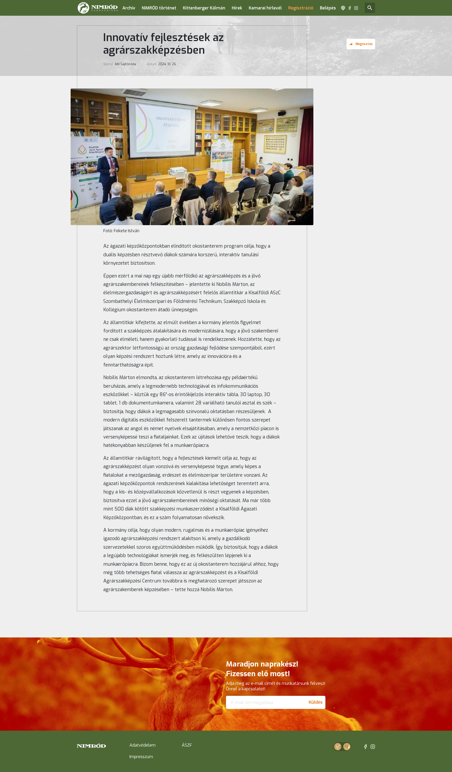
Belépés (328, 8)
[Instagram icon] (356, 8)
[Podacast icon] (343, 8)
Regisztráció (300, 8)
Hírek (237, 8)
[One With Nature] (338, 747)
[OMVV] (347, 747)
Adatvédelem (142, 745)
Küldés (316, 702)
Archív (128, 8)
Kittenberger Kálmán (204, 8)
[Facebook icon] (350, 8)
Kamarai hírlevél (265, 8)
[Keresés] (370, 8)
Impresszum (141, 756)
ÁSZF (187, 745)
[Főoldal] (97, 7)
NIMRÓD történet (159, 8)
